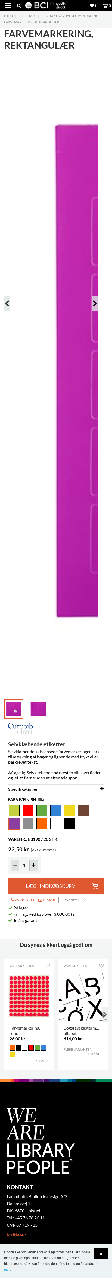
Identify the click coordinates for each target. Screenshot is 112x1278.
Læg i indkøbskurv (50, 886)
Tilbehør (27, 16)
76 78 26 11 (24, 899)
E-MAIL (49, 899)
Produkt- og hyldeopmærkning (70, 16)
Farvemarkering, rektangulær (31, 22)
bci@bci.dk (17, 1234)
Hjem (8, 16)
